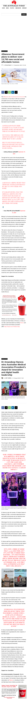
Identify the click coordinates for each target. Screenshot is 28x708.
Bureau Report (8, 65)
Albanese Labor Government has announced (14, 96)
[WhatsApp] (9, 92)
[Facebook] (2, 92)
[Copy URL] (16, 92)
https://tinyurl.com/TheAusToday (12, 326)
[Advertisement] (14, 36)
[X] (6, 92)
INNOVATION (4, 51)
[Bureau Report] (2, 65)
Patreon (22, 322)
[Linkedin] (12, 92)
